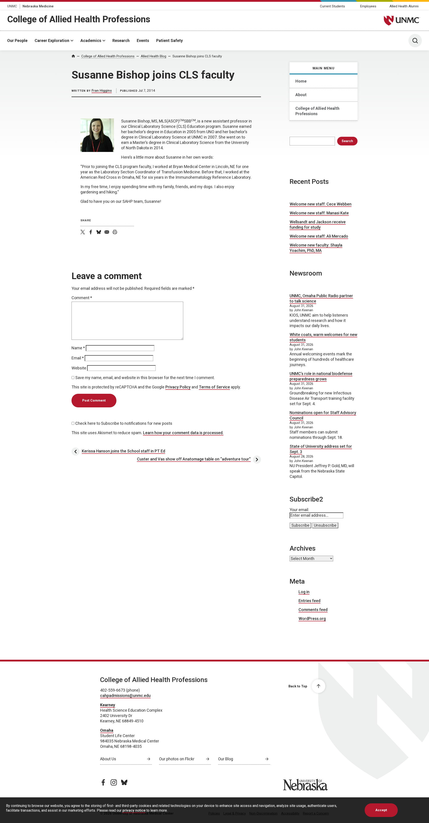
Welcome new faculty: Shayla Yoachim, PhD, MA (316, 248)
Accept (381, 810)
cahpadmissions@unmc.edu (125, 695)
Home (301, 81)
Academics (90, 40)
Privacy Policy (178, 387)
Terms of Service (214, 387)
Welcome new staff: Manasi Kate (319, 213)
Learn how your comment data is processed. (183, 432)
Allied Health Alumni (403, 6)
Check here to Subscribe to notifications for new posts (123, 423)
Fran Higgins (102, 91)
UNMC (12, 6)
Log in (304, 591)
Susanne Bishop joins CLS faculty (197, 56)
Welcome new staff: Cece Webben (320, 204)
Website (79, 368)
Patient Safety (169, 40)
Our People (17, 40)
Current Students (332, 6)
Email (78, 358)
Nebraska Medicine (38, 6)
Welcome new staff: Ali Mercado (319, 236)
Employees (368, 6)
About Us (108, 759)
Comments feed (313, 609)
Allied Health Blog (153, 56)
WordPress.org (312, 618)
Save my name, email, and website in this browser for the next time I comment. (145, 377)
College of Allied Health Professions (78, 19)
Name (78, 348)
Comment (82, 297)
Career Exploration (52, 40)
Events (143, 40)
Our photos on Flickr (176, 759)
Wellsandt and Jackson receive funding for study (318, 225)
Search (347, 141)
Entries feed (309, 600)
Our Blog (225, 759)
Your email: (299, 509)
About (301, 94)
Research (121, 40)
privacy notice (133, 810)
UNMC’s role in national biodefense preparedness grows (321, 376)
